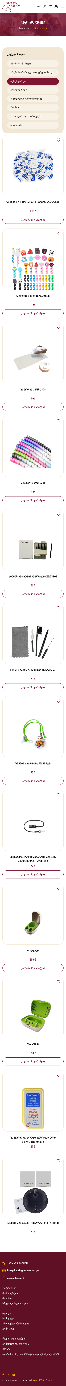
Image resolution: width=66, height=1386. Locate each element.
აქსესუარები (18, 81)
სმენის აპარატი (21, 63)
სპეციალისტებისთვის (15, 1303)
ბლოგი (6, 1313)
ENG (39, 6)
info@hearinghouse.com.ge (23, 1270)
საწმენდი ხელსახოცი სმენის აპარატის (33, 202)
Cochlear (16, 107)
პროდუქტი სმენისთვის (15, 1323)
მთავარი (23, 27)
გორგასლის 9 (15, 1278)
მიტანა (6, 1349)
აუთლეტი (16, 125)
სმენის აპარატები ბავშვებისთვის (33, 72)
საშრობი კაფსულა (33, 389)
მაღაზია (7, 1298)
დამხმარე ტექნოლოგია (26, 98)
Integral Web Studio (42, 1380)
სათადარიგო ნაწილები (26, 116)
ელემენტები (18, 89)
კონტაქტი (8, 1328)
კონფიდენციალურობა (15, 1344)
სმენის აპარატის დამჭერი (33, 763)
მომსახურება (10, 1293)
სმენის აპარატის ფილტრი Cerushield (33, 1223)
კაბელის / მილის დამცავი (33, 296)
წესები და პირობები (14, 1338)
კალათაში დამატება (33, 219)
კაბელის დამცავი (33, 483)
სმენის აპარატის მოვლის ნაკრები (33, 670)
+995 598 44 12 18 (17, 1262)
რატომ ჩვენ (9, 1288)
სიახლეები (8, 1318)
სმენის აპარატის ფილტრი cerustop (33, 576)
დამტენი (33, 950)
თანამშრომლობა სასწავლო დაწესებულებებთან (30, 1354)
